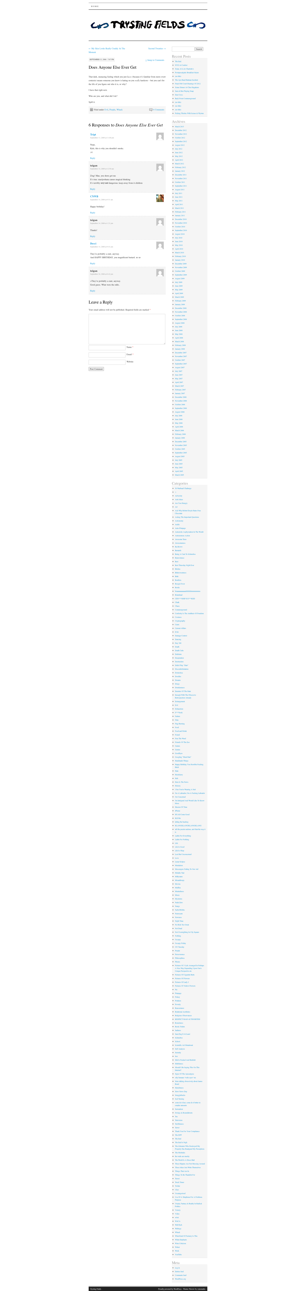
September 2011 (181, 186)
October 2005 (180, 449)
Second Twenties (157, 48)
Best (176, 561)
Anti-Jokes (179, 499)
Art (176, 507)
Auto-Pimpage (180, 528)
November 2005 (181, 445)
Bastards (178, 550)
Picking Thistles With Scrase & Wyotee (189, 113)
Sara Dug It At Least (182, 1034)
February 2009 (180, 300)
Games (177, 746)
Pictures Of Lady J (182, 982)
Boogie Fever (180, 583)
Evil (106, 109)
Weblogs (178, 1228)
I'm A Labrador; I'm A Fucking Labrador (190, 793)
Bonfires (178, 580)
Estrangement (180, 701)
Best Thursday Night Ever (184, 565)
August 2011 (180, 189)
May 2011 (179, 200)
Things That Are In (182, 1171)
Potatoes (178, 1000)
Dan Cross (179, 94)
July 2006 (178, 415)
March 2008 (179, 341)
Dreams (178, 680)
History (178, 785)
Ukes (177, 1189)
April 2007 (179, 382)
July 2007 (178, 371)
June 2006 (179, 419)
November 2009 (181, 267)
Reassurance (179, 1008)
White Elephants (181, 1239)
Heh (176, 778)
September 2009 (181, 274)
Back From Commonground (185, 98)
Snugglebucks (180, 1095)
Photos (177, 961)
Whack (120, 109)
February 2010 (180, 256)
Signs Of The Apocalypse (184, 1074)
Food (177, 727)
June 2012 (179, 152)
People (112, 109)
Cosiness (178, 617)
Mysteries (178, 898)
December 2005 (181, 441)
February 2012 (180, 167)
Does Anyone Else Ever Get (112, 67)
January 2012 (180, 171)
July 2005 (178, 460)
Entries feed (179, 1271)
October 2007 (180, 360)
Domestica (179, 672)
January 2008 (180, 349)
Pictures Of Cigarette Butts (185, 974)
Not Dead (178, 928)
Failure (177, 716)
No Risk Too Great (182, 924)
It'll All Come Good (182, 814)
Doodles (178, 676)
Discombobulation (181, 669)
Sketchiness (179, 1087)
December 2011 (181, 174)
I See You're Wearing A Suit (185, 789)
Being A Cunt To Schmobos (185, 554)
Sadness (178, 1030)
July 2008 (178, 326)
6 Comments (158, 109)
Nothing (178, 935)
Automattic (201, 1289)
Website (130, 361)
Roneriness (179, 1023)
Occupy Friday (180, 943)
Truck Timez (179, 1182)
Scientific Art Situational (184, 1045)
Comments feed (180, 1275)
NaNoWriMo (180, 910)
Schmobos (179, 1037)
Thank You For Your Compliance (187, 1131)
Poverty (178, 1004)
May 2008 (179, 334)
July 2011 (178, 193)
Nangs (177, 906)
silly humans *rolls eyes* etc (185, 1077)
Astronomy (179, 520)
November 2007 (181, 356)
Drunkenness (180, 687)
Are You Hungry (181, 503)
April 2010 (179, 249)
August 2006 (180, 412)
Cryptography (180, 620)
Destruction (179, 661)
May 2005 (179, 467)
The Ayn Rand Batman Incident (186, 80)
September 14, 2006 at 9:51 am (101, 199)
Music (177, 895)
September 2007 (181, 363)
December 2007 (181, 352)
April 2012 (179, 160)
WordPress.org (180, 1279)
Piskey (177, 997)
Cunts (177, 624)
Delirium (178, 654)
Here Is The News (181, 782)
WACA (177, 1221)
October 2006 (180, 404)
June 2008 (179, 330)
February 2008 (180, 345)
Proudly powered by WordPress (170, 1289)
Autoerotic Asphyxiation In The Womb (189, 532)
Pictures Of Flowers (182, 978)
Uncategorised (180, 1193)
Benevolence (179, 557)
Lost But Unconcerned (183, 854)
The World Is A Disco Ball (185, 1160)
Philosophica (179, 958)
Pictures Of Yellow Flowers (185, 986)
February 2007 (180, 389)
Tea (176, 1116)
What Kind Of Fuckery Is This (186, 1236)
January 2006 (180, 438)
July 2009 (178, 282)
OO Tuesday (179, 947)
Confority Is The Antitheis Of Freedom (189, 613)
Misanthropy (179, 880)
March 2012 (179, 163)
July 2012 (178, 148)
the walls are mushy (182, 1156)
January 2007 (180, 393)
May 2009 (179, 289)
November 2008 (181, 312)
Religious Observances (183, 1015)
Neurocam (179, 913)
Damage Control (181, 635)
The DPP (178, 1135)
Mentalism (179, 865)
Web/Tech (178, 1225)
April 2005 (179, 471)
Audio (177, 524)
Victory (178, 1210)
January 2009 (180, 304)
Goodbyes (179, 753)
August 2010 (180, 234)
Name (130, 347)
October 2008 (180, 315)
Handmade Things (181, 760)
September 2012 (181, 141)
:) (175, 492)
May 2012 (179, 156)
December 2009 (181, 263)
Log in (177, 1267)
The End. (178, 61)
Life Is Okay (179, 850)
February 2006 (180, 434)
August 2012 (180, 145)
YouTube (178, 1254)
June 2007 (179, 375)
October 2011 (180, 182)
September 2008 (181, 319)
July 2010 (178, 237)
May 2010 (179, 245)
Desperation (179, 658)
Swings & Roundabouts (184, 1112)
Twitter (177, 1186)
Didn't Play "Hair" (181, 665)
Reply (92, 158)
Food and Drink (181, 731)
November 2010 (181, 223)
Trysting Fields (95, 1289)
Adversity (178, 495)
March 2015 (179, 126)
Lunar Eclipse (180, 861)
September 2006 (181, 408)
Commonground (181, 609)
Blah (176, 576)
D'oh (177, 632)
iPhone (177, 810)
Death (177, 646)
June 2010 (179, 241)
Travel (177, 1178)
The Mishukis (180, 1152)
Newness (178, 917)
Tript (93, 134)
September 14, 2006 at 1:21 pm (101, 223)
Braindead (178, 595)
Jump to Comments (154, 60)
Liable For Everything (183, 835)
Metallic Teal (179, 872)
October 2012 (180, 137)
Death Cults (179, 650)
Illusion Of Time (181, 807)
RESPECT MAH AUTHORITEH (187, 1019)
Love (177, 858)
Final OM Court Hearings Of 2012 (188, 83)
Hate (176, 771)
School (177, 1041)
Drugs (177, 683)
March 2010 (179, 252)
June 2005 (179, 463)
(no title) (178, 76)
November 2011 (181, 178)
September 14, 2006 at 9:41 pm (101, 246)
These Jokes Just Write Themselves (188, 1167)
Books (177, 587)
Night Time (179, 921)
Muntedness (179, 891)
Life (176, 843)
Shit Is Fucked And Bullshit (185, 1060)
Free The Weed (180, 738)
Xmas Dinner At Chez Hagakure (187, 87)
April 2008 (179, 337)
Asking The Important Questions (187, 517)
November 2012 (181, 134)
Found (177, 734)
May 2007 (179, 378)
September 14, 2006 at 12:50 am (102, 168)
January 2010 (180, 260)
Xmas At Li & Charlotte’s (184, 68)
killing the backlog (181, 822)
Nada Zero (179, 902)
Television (178, 1120)
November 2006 (181, 400)
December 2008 (181, 308)
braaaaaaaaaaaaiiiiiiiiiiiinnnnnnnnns (187, 591)
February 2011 (180, 211)
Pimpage (178, 993)
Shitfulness (179, 1063)
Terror (177, 1127)
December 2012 (181, 130)
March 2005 (179, 475)
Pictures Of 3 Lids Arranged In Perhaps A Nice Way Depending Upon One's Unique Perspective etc (189, 968)
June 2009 (179, 286)
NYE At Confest (181, 65)
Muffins (178, 887)
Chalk (177, 602)
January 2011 (180, 215)
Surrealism (179, 1109)
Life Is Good (179, 847)
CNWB (94, 196)
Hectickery (179, 774)
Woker (177, 1247)
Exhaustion (179, 708)
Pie (176, 989)
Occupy (178, 939)
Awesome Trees (181, 539)
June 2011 (179, 197)
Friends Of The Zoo (182, 742)
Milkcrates (179, 876)
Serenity (178, 1052)
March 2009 (179, 297)
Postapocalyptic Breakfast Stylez (187, 72)
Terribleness (179, 1124)
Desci (93, 243)
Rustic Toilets (180, 1026)
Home (95, 6)
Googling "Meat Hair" (183, 757)
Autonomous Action (182, 535)
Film (176, 720)
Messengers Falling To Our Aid (186, 869)
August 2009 (180, 278)
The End (178, 1138)
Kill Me (178, 818)
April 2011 (179, 204)
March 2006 (179, 430)
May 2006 (179, 423)
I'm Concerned (180, 797)
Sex (176, 1056)
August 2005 (180, 456)
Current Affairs (180, 628)
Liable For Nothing (182, 839)
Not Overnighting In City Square (187, 932)
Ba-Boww (179, 546)
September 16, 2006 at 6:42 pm (101, 274)
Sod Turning (179, 1099)
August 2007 (180, 367)
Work (177, 1250)
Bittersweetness (180, 572)
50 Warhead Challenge (183, 488)
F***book (179, 712)
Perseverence (180, 954)
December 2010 (181, 219)
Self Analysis (180, 1048)
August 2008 (180, 323)
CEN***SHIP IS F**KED (185, 598)
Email (130, 354)
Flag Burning (180, 723)
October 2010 (180, 226)
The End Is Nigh (181, 1142)
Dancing (178, 639)
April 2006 (179, 426)
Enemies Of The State (183, 691)
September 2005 (181, 452)
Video (177, 1213)
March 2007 (179, 386)
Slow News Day (181, 1091)
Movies (178, 884)
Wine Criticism (180, 1243)
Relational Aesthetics (182, 1011)
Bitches (177, 569)
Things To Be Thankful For (185, 1174)
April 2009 (179, 293)
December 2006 (181, 397)
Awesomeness (180, 543)
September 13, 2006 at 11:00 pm (102, 137)
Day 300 (178, 643)
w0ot (177, 1217)
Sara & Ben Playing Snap (184, 91)
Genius (177, 749)
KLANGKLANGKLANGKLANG (188, 825)
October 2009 (180, 271)
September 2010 (181, 230)
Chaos (177, 606)
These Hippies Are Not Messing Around (190, 1163)
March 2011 (179, 208)
